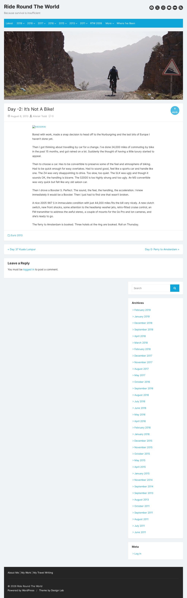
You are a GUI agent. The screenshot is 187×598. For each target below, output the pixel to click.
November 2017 (143, 362)
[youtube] (169, 7)
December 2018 (143, 322)
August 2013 (141, 499)
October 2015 (142, 453)
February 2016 (142, 427)
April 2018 (140, 336)
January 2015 (142, 473)
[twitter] (157, 7)
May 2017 (139, 375)
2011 (82, 23)
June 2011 (140, 532)
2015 (61, 23)
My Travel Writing (43, 572)
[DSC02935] (39, 126)
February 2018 (142, 349)
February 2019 (142, 309)
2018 (30, 23)
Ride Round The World (31, 7)
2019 (19, 23)
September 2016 (143, 388)
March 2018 (141, 342)
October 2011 (142, 506)
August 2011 (141, 519)
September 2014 (143, 486)
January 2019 (142, 316)
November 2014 (143, 479)
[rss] (181, 7)
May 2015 (139, 460)
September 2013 (143, 493)
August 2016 (141, 394)
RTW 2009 (96, 23)
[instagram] (163, 7)
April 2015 (140, 466)
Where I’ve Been (126, 23)
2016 (51, 23)
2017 (40, 23)
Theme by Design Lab (51, 590)
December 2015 (143, 440)
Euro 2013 (16, 235)
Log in (137, 553)
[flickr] (175, 7)
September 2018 (143, 329)
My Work (26, 572)
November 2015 (143, 447)
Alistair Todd (39, 116)
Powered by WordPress (21, 590)
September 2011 (143, 512)
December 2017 (143, 355)
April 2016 (140, 421)
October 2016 (142, 381)
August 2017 (141, 368)
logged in (28, 269)
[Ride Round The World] (93, 65)
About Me (13, 572)
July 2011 (139, 525)
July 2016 (139, 401)
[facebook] (151, 7)
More (109, 23)
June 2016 (140, 407)
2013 (72, 23)
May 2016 (139, 414)
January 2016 (142, 434)
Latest (9, 23)
